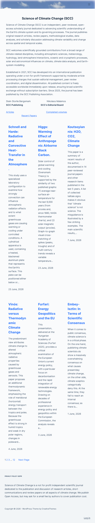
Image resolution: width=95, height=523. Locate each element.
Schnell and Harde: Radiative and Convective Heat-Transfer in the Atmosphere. (17, 148)
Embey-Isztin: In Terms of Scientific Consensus (76, 313)
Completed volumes (56, 112)
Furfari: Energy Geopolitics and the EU (46, 311)
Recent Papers (29, 115)
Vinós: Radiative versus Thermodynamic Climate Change (17, 318)
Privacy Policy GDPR (13, 476)
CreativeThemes (49, 509)
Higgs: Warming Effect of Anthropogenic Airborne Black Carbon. (47, 141)
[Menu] (89, 4)
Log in (87, 518)
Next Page (23, 459)
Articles (10, 112)
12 (14, 459)
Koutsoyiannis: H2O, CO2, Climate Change (76, 136)
